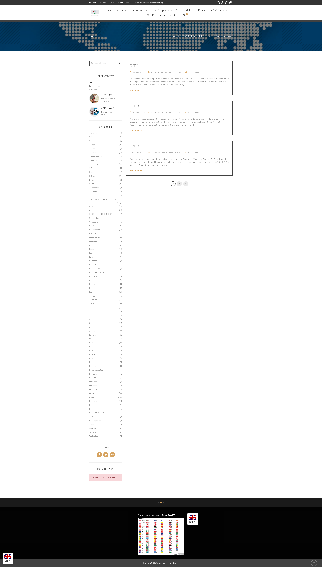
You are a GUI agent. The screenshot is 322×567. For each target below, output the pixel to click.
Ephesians (93, 241)
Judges (92, 331)
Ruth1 (134, 66)
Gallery (190, 10)
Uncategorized (95, 421)
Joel (91, 312)
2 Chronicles (94, 164)
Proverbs (93, 393)
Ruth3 (134, 146)
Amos (91, 210)
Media (172, 15)
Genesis (92, 265)
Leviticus (93, 339)
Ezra (91, 257)
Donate (202, 10)
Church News (94, 218)
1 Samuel (93, 153)
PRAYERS (93, 389)
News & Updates (160, 10)
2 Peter (92, 180)
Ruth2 (134, 106)
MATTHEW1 (106, 95)
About (120, 10)
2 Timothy (93, 192)
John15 (92, 83)
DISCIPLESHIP (94, 234)
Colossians (93, 222)
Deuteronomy (94, 230)
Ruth (180, 72)
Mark (91, 351)
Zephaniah (93, 436)
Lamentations (94, 335)
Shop (179, 10)
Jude (91, 327)
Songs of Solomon (96, 413)
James (92, 296)
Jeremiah (93, 300)
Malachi (92, 347)
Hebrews (92, 284)
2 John (92, 172)
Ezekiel (92, 253)
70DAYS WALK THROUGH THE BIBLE (164, 72)
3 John (92, 195)
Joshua (92, 323)
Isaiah (91, 292)
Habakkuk (93, 276)
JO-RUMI (92, 304)
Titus (91, 417)
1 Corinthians (94, 137)
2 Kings (92, 176)
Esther (92, 245)
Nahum (92, 362)
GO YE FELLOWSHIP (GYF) (99, 273)
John (91, 315)
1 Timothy (93, 160)
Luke (91, 343)
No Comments (193, 72)
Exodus (92, 249)
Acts (91, 206)
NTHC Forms (217, 10)
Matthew (92, 354)
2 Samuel (93, 184)
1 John (92, 141)
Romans (92, 405)
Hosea (91, 288)
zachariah (93, 432)
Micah (91, 358)
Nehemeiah (93, 366)
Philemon (93, 382)
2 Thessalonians (96, 188)
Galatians (93, 261)
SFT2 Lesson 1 (107, 108)
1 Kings (92, 145)
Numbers (93, 374)
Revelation (93, 401)
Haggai (92, 280)
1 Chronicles (94, 133)
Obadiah (92, 378)
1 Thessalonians (95, 157)
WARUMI (92, 428)
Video (91, 425)
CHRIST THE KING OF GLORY (100, 214)
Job (90, 308)
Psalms (92, 397)
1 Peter (92, 149)
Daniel (91, 226)
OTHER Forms (155, 15)
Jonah (91, 319)
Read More (134, 90)
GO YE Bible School (97, 269)
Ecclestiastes (94, 237)
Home (109, 10)
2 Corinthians (94, 168)
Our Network (138, 10)
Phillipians (93, 386)
